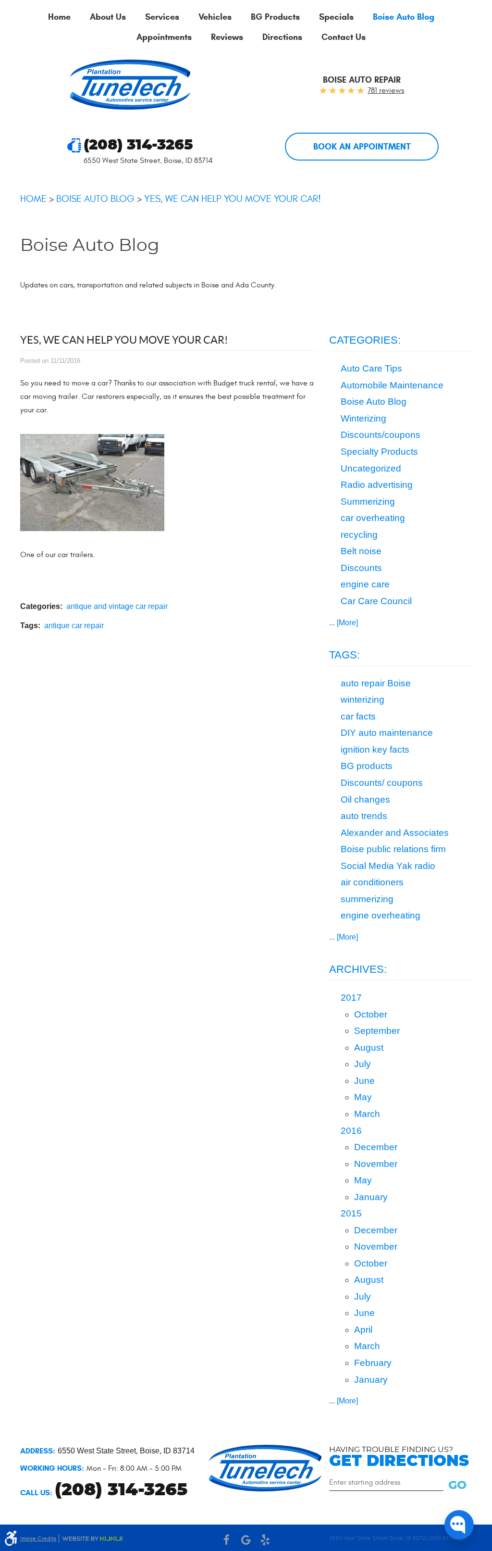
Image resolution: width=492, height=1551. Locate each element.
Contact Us (343, 37)
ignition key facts (375, 749)
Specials (336, 17)
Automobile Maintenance (392, 385)
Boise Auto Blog (403, 17)
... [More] (343, 623)
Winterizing (363, 418)
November (375, 1164)
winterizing (362, 700)
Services (162, 17)
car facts (358, 716)
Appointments (164, 37)
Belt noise (361, 551)
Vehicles (215, 17)
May (363, 1097)
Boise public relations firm (393, 849)
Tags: (344, 655)
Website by (92, 1538)
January (371, 1197)
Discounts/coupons (380, 435)
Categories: (365, 340)
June (364, 1081)
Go (457, 1485)
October (370, 1014)
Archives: (358, 969)
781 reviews (386, 90)
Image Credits (38, 1538)
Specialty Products (379, 452)
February (373, 1363)
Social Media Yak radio (388, 866)
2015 (351, 1213)
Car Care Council (376, 601)
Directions (282, 37)
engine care (365, 584)
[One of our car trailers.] (92, 528)
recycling (359, 535)
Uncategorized (371, 468)
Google (246, 1540)
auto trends (364, 816)
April (363, 1330)
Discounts (361, 568)
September (377, 1031)
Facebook (226, 1540)
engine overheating (380, 915)
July (362, 1064)
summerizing (367, 899)
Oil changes (365, 799)
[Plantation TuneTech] (130, 85)
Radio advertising (377, 485)
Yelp (265, 1540)
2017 (351, 998)
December (375, 1147)
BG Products (275, 17)
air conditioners (372, 882)
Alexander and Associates (395, 833)
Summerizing (368, 501)
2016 (351, 1131)
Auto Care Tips (371, 368)
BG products (367, 766)
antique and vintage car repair (117, 606)
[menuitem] (59, 17)
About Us (108, 17)
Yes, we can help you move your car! (232, 198)
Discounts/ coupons (382, 783)
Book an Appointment (362, 146)
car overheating (373, 518)
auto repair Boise (376, 683)
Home (59, 17)
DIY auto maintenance (387, 733)
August (368, 1047)
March (367, 1114)
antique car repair (74, 625)
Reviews (227, 37)
